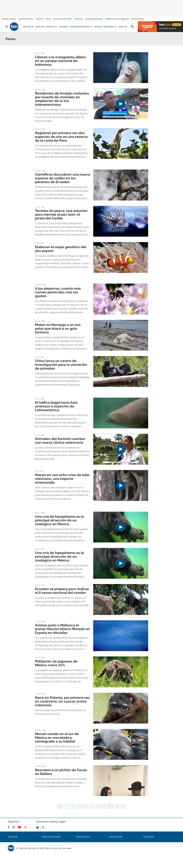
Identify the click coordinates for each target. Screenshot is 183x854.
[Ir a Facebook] (9, 827)
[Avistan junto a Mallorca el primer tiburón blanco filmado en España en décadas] (120, 635)
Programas (109, 27)
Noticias (27, 27)
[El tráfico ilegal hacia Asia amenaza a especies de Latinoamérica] (120, 413)
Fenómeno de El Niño (62, 19)
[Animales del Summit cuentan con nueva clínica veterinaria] (120, 449)
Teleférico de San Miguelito (117, 19)
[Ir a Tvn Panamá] (14, 26)
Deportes (50, 27)
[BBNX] (11, 848)
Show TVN (40, 27)
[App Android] (44, 827)
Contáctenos (148, 837)
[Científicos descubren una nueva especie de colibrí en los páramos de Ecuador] (120, 185)
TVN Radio (63, 27)
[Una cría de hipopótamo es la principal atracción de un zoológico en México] (120, 527)
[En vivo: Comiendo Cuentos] (147, 26)
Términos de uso (83, 837)
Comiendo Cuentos (167, 28)
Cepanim (39, 19)
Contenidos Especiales (80, 27)
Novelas (98, 27)
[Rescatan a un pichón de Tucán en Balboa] (120, 780)
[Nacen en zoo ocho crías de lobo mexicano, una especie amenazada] (120, 485)
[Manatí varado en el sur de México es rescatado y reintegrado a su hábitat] (120, 744)
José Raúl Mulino (26, 19)
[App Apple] (38, 827)
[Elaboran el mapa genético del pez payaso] (120, 257)
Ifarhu (48, 19)
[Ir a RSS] (26, 827)
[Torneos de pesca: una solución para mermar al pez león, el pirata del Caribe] (120, 221)
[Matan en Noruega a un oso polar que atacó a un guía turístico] (120, 335)
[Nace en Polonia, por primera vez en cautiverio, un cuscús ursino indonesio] (120, 708)
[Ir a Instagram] (14, 827)
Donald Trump (137, 19)
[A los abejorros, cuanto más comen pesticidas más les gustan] (120, 299)
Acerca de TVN (115, 837)
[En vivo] (161, 23)
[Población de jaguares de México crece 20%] (120, 671)
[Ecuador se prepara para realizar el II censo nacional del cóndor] (120, 599)
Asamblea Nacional (94, 19)
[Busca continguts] (132, 26)
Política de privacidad (51, 837)
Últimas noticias (9, 19)
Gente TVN (123, 27)
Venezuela (78, 19)
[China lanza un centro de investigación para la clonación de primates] (120, 371)
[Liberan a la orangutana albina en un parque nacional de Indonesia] (120, 67)
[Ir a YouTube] (20, 827)
